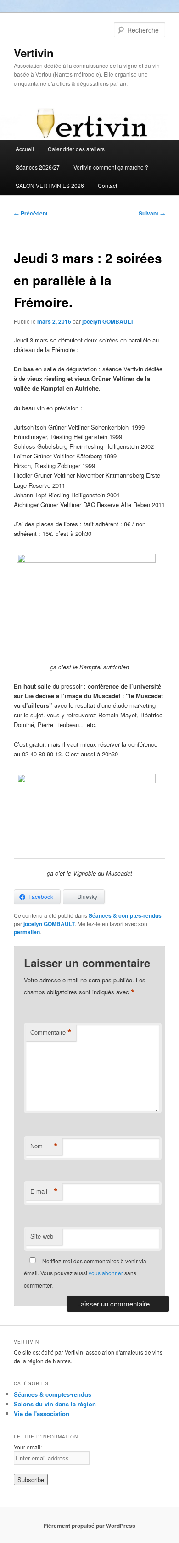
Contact (107, 185)
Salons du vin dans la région (55, 1404)
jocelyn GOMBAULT (108, 321)
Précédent (31, 213)
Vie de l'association (41, 1413)
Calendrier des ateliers (76, 149)
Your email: (28, 1447)
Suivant (152, 213)
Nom (44, 1146)
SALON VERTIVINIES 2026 (50, 185)
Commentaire (51, 1032)
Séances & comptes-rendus (125, 915)
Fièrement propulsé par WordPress (89, 1525)
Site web (41, 1236)
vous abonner (106, 1273)
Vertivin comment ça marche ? (110, 167)
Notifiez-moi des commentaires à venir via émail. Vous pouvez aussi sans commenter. (85, 1273)
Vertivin (34, 53)
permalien (27, 932)
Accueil (25, 149)
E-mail (44, 1191)
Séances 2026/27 (38, 167)
